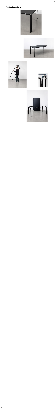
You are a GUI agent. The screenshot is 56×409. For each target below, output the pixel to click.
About (17, 2)
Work (13, 2)
